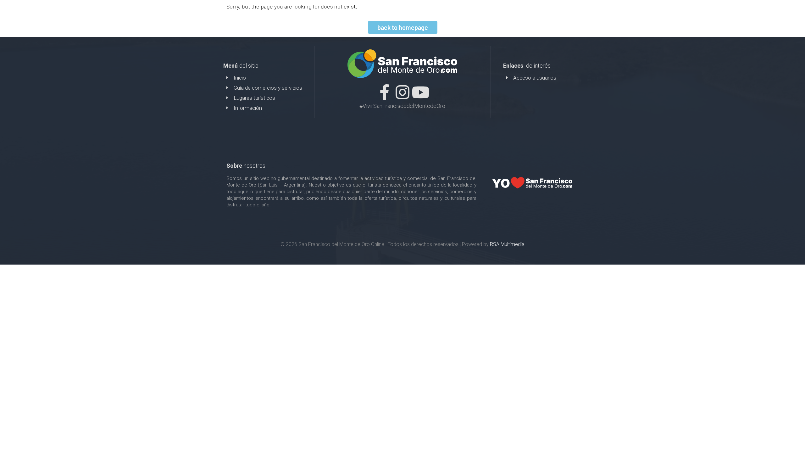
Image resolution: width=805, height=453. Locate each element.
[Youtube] (420, 92)
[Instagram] (402, 92)
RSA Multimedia (507, 244)
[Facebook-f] (384, 92)
